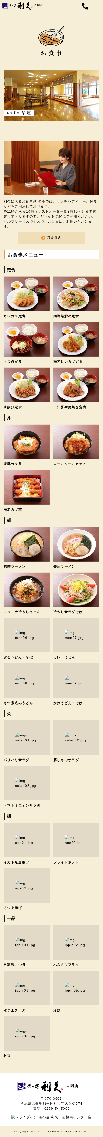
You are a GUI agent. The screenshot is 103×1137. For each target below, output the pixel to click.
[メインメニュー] (97, 6)
